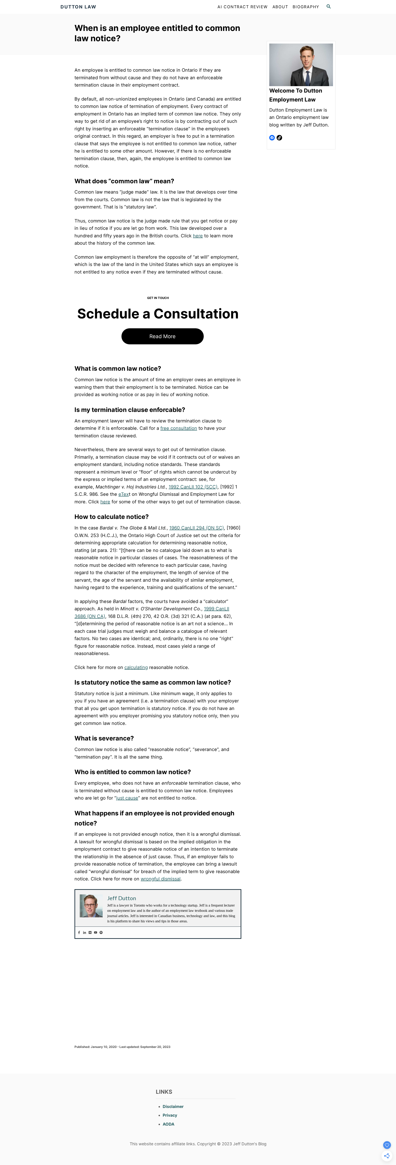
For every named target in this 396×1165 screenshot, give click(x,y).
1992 (174, 487)
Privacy (170, 1115)
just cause (127, 798)
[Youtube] (95, 932)
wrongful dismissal (161, 879)
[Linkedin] (84, 932)
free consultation (178, 428)
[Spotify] (101, 932)
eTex (123, 494)
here (198, 235)
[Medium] (90, 932)
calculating (136, 667)
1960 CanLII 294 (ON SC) (196, 528)
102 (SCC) (205, 487)
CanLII (187, 487)
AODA (168, 1124)
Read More (162, 336)
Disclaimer (173, 1106)
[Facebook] (79, 932)
